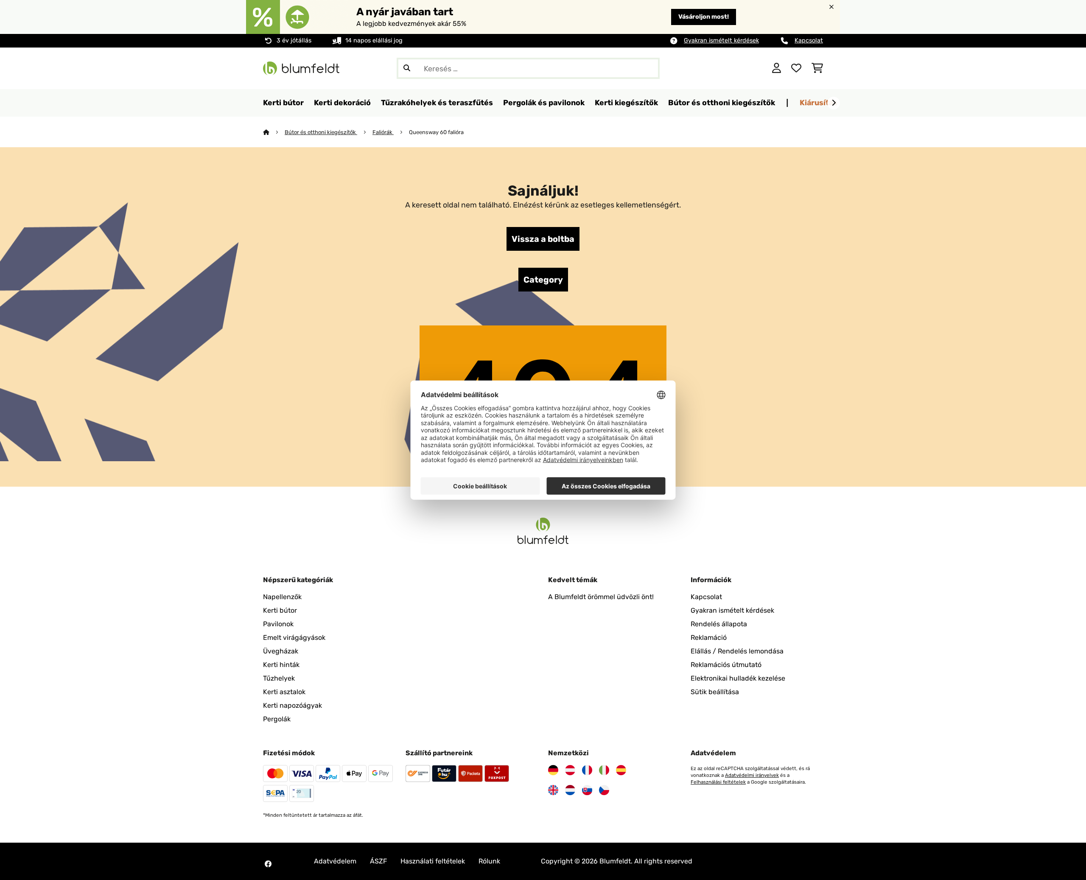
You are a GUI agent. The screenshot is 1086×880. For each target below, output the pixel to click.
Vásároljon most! (703, 16)
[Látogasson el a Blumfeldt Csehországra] (604, 790)
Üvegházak (280, 651)
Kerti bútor (280, 610)
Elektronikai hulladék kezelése (738, 678)
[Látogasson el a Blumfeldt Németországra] (553, 770)
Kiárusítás (818, 102)
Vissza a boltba (543, 239)
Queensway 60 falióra (436, 132)
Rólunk (489, 861)
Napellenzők (282, 597)
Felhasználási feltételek (718, 782)
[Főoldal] (274, 132)
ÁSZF (378, 861)
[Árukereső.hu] (724, 68)
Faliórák (383, 132)
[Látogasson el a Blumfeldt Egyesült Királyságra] (553, 790)
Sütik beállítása (715, 692)
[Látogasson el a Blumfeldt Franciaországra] (587, 770)
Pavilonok (278, 624)
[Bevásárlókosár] (817, 68)
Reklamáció (709, 637)
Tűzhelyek (279, 678)
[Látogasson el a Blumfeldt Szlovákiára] (587, 790)
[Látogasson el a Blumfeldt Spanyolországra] (621, 770)
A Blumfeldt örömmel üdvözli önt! (601, 597)
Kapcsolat (809, 40)
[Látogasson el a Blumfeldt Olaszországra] (604, 770)
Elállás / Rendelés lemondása (737, 651)
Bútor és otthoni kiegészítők (321, 132)
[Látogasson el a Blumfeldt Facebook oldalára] (268, 864)
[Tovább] (833, 103)
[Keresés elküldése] (406, 68)
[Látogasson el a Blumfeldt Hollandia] (570, 790)
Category (543, 280)
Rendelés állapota (719, 624)
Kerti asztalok (284, 692)
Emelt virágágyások (294, 637)
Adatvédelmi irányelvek (752, 775)
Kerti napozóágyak (292, 705)
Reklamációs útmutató (726, 665)
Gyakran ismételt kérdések (721, 40)
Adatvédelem (335, 861)
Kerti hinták (281, 665)
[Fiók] (776, 68)
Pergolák (277, 719)
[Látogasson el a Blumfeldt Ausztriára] (570, 770)
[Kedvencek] (796, 68)
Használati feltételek (432, 861)
